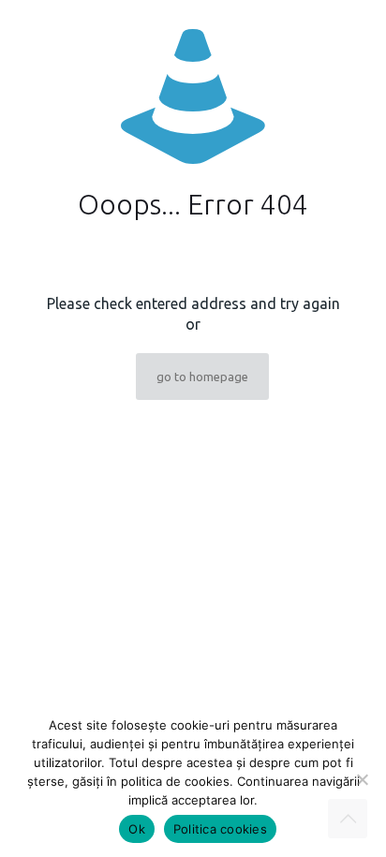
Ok (136, 828)
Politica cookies (220, 828)
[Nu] (362, 779)
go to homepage (202, 376)
